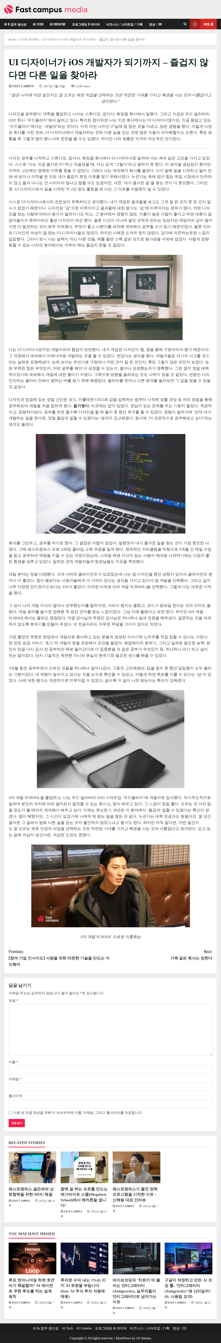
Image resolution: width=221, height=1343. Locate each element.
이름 (13, 1062)
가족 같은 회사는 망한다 (191, 954)
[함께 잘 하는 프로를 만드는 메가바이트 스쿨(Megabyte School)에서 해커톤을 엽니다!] (84, 1167)
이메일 (15, 1079)
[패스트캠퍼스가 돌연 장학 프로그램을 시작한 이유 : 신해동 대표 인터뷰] (136, 1167)
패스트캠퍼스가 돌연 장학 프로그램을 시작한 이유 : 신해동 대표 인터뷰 (135, 1194)
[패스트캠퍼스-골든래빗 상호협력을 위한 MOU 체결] (32, 1167)
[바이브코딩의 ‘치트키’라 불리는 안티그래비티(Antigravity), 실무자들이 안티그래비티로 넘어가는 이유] (136, 1258)
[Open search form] (185, 24)
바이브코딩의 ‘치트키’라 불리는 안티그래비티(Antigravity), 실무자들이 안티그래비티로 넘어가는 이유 (136, 1291)
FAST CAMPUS (23, 86)
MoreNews (123, 1338)
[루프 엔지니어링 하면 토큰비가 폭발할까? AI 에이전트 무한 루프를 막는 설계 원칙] (32, 1258)
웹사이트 (15, 1096)
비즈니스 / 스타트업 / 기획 (124, 24)
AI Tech (38, 24)
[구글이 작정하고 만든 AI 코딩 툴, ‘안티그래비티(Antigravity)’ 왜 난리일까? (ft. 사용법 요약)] (188, 1258)
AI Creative (58, 24)
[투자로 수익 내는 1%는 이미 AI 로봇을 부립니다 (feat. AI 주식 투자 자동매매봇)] (84, 1258)
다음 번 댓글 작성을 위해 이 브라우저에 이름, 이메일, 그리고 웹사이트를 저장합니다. (78, 1112)
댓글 (13, 1000)
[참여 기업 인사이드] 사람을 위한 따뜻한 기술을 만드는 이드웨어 (59, 958)
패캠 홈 (208, 24)
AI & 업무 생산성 (15, 24)
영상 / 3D (155, 24)
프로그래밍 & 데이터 (86, 24)
